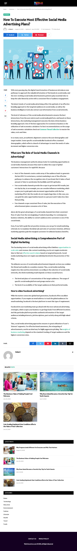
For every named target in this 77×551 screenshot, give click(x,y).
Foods (5, 524)
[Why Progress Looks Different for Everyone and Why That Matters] (9, 450)
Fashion (6, 511)
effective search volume (31, 253)
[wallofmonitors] (38, 3)
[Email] (5, 116)
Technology (7, 501)
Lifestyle (6, 514)
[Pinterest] (5, 111)
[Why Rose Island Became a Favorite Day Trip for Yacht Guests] (57, 381)
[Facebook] (5, 95)
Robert (11, 29)
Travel (5, 521)
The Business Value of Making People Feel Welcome (17, 395)
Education (7, 505)
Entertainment (8, 508)
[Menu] (5, 3)
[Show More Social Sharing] (49, 35)
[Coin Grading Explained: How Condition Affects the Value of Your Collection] (20, 412)
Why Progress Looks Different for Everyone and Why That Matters (36, 447)
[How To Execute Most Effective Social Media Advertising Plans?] (38, 62)
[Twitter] (5, 100)
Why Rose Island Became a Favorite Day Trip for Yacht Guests (56, 395)
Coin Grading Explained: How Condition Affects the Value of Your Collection (19, 425)
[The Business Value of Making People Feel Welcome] (20, 381)
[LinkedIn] (5, 106)
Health (6, 518)
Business (6, 14)
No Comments (46, 29)
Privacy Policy (44, 539)
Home (5, 498)
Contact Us (32, 539)
